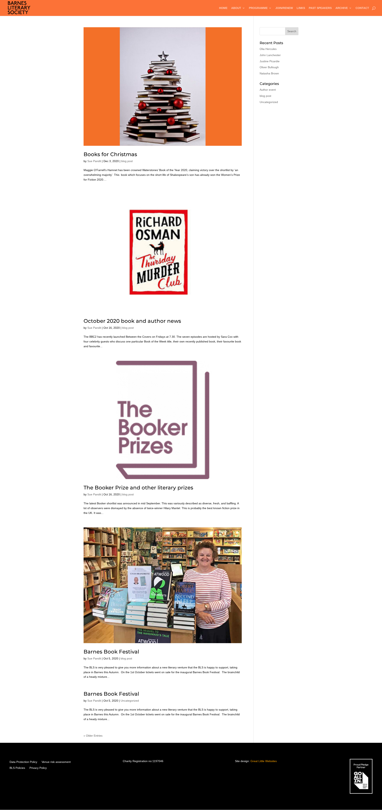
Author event (268, 89)
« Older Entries (93, 735)
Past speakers (320, 8)
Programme (258, 8)
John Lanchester (270, 55)
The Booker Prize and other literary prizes (138, 487)
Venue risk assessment (56, 761)
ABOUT (236, 8)
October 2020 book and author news (132, 321)
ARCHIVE (341, 8)
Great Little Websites (263, 761)
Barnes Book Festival (111, 652)
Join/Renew (284, 8)
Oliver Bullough (269, 67)
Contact (362, 8)
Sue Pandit (94, 161)
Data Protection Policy (23, 761)
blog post (127, 161)
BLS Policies (17, 767)
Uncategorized (130, 700)
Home (223, 8)
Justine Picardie (270, 61)
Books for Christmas (110, 154)
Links (301, 8)
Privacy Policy (38, 767)
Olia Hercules (268, 49)
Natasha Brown (269, 73)
